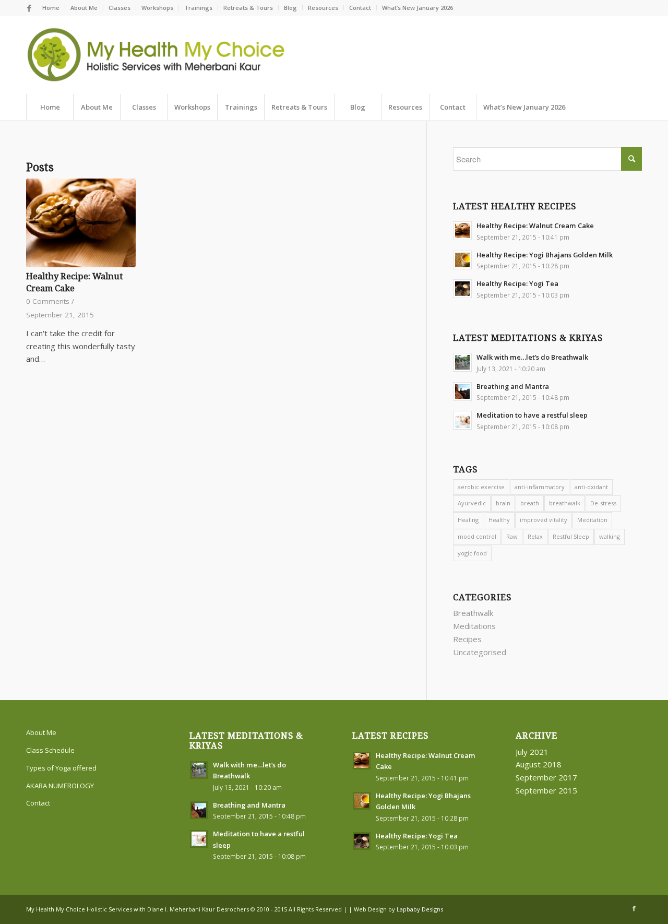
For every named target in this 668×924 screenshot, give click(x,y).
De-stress (603, 503)
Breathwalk (473, 613)
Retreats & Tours (248, 7)
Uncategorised (479, 652)
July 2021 (532, 752)
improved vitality (543, 520)
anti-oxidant (591, 487)
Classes (119, 7)
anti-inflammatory (540, 487)
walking (609, 536)
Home (50, 7)
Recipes (467, 639)
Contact (360, 7)
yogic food (472, 553)
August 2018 (539, 764)
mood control (477, 536)
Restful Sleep (571, 536)
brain (503, 503)
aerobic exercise (481, 487)
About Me (84, 7)
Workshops (157, 7)
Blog (290, 7)
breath (529, 503)
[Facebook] (29, 8)
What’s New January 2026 (417, 7)
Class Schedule (50, 750)
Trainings (198, 7)
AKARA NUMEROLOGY (60, 785)
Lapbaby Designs (420, 909)
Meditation (592, 520)
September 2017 (546, 777)
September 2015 (546, 790)
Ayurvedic (472, 503)
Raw (512, 536)
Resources (323, 7)
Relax (535, 536)
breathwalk (564, 503)
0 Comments (47, 301)
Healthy (499, 520)
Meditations (474, 626)
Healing (468, 520)
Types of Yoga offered (61, 768)
